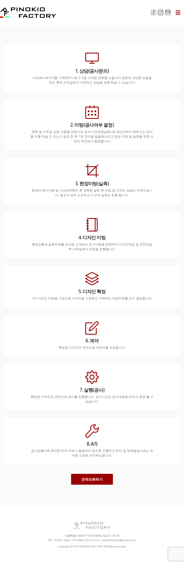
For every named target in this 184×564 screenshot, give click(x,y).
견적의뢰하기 (92, 479)
